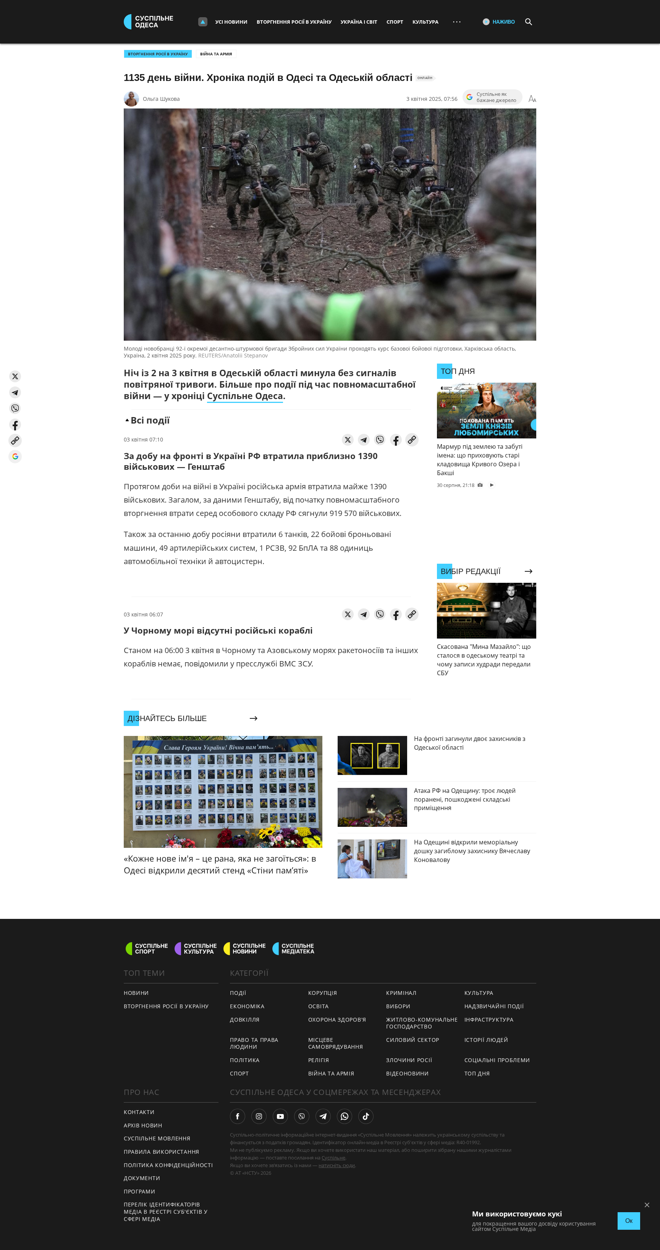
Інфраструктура (489, 1019)
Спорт (395, 21)
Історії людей (486, 1039)
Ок (628, 1221)
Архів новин (143, 1125)
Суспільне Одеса (245, 396)
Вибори (398, 1006)
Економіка (247, 1006)
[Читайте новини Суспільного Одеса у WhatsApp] (344, 1116)
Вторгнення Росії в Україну (294, 21)
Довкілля (245, 1019)
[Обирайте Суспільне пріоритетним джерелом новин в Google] (15, 456)
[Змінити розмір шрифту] (532, 99)
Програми (139, 1191)
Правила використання (161, 1151)
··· (456, 21)
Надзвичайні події (494, 1006)
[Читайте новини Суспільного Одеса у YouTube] (280, 1116)
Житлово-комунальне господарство (422, 1023)
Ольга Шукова (161, 98)
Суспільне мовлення (157, 1138)
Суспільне (333, 1157)
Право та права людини (254, 1043)
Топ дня (477, 1073)
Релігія (318, 1060)
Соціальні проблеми (497, 1060)
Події (238, 992)
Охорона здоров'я (337, 1019)
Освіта (318, 1006)
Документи (142, 1178)
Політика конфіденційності (168, 1165)
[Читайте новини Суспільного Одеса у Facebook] (237, 1116)
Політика (245, 1060)
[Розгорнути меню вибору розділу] (202, 21)
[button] (15, 376)
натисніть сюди (337, 1165)
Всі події (150, 420)
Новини (136, 992)
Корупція (322, 992)
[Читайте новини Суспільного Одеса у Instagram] (259, 1116)
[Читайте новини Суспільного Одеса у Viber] (301, 1116)
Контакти (139, 1112)
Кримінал (401, 992)
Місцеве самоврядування (335, 1043)
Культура (425, 21)
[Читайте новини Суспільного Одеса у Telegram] (323, 1116)
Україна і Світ (359, 21)
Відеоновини (407, 1073)
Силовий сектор (412, 1039)
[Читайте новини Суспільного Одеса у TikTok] (366, 1116)
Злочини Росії (409, 1060)
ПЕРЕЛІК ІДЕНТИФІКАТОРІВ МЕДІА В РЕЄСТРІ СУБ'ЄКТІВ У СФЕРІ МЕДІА (166, 1211)
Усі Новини (231, 21)
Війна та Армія (216, 54)
